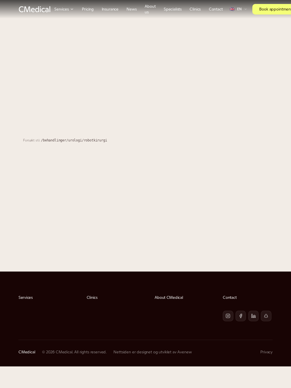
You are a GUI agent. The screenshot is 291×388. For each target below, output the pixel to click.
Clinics (195, 9)
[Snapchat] (266, 316)
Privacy (266, 351)
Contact (216, 9)
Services (61, 9)
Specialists (173, 9)
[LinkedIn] (253, 316)
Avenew (184, 351)
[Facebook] (241, 316)
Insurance (110, 9)
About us (150, 9)
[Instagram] (228, 316)
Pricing (87, 9)
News (131, 9)
